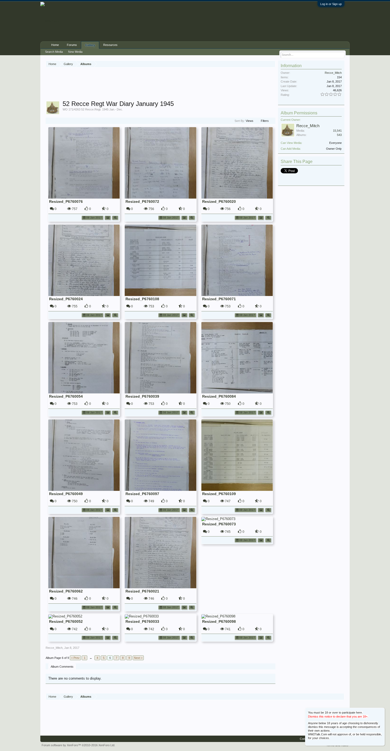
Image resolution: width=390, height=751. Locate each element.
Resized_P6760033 (142, 621)
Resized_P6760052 (66, 621)
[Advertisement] (160, 85)
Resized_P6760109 (219, 494)
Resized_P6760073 (219, 524)
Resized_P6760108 (142, 299)
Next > (138, 657)
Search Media (54, 51)
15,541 (337, 130)
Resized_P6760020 (219, 201)
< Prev (75, 657)
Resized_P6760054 (66, 396)
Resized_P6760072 (142, 201)
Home (55, 44)
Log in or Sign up (331, 4)
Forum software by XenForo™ (78, 745)
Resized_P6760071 (219, 299)
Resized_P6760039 (142, 396)
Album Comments (62, 666)
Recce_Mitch (54, 647)
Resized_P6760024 (66, 299)
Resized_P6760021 (142, 591)
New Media (75, 51)
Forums (72, 44)
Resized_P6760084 (219, 396)
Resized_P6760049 (66, 494)
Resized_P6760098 (219, 621)
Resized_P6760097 (142, 494)
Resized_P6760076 (66, 201)
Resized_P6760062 (66, 591)
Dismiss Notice (381, 711)
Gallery (90, 45)
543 (339, 134)
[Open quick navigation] (272, 64)
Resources (110, 44)
